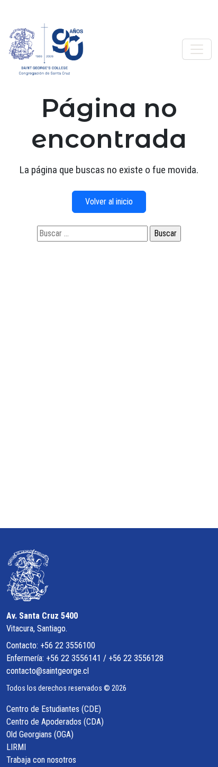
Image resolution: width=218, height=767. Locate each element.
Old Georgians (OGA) (40, 734)
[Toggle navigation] (197, 49)
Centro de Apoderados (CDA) (55, 722)
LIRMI (16, 747)
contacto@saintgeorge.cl (47, 671)
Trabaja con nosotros (41, 760)
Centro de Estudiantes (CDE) (53, 709)
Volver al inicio (109, 202)
